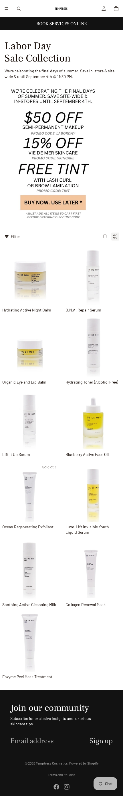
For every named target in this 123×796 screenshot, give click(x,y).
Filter (15, 236)
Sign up (101, 741)
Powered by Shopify (84, 763)
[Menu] (6, 8)
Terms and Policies (61, 775)
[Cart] (116, 8)
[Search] (19, 8)
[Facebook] (56, 786)
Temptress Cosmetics (52, 763)
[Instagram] (66, 786)
